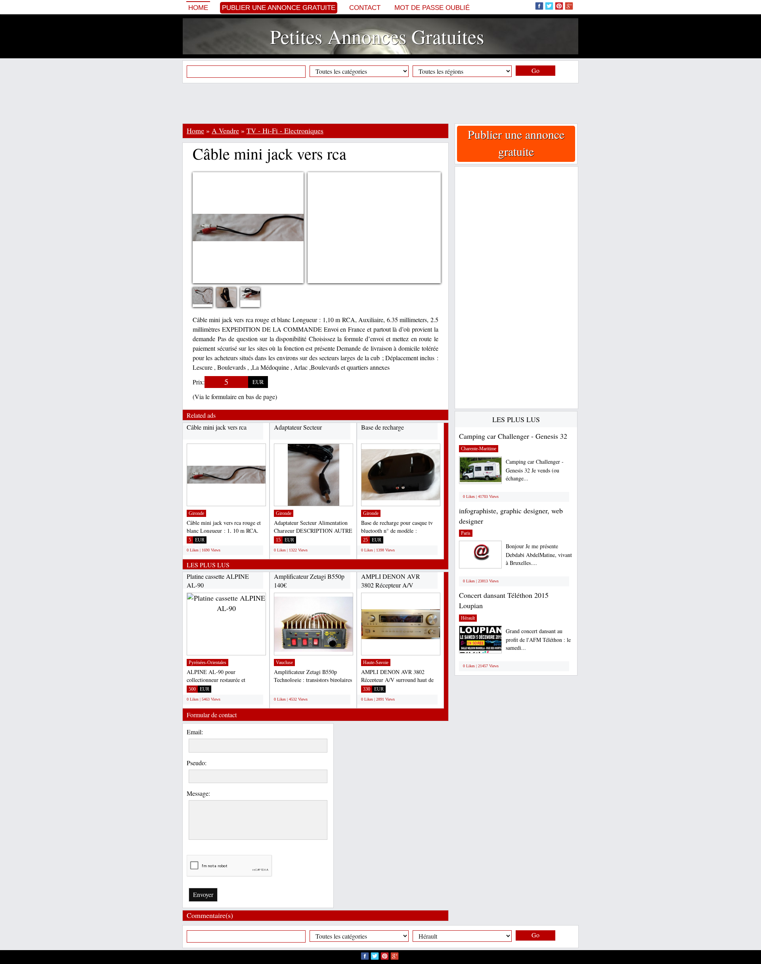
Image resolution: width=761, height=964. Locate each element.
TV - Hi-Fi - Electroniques (285, 130)
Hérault (468, 618)
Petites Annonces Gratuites (377, 36)
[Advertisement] (380, 103)
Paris (465, 533)
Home (198, 8)
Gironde (196, 513)
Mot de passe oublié (432, 8)
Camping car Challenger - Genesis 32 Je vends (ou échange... (535, 470)
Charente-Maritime (478, 448)
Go (535, 70)
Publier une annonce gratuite (278, 8)
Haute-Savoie (375, 662)
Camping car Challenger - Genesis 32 (513, 436)
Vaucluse (284, 662)
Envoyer (203, 894)
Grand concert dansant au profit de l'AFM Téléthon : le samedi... (538, 639)
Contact (364, 8)
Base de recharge (382, 427)
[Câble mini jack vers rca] (208, 294)
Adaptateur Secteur (298, 427)
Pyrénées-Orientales (207, 662)
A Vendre (225, 130)
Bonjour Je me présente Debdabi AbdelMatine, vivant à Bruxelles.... (539, 554)
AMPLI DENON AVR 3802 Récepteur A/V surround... (390, 584)
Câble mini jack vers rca (217, 427)
